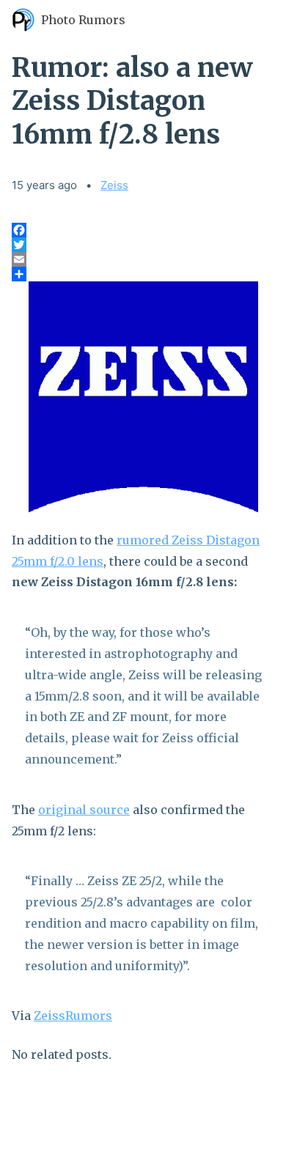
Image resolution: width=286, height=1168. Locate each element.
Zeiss (114, 185)
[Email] (143, 259)
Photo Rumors (83, 19)
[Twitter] (143, 244)
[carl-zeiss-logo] (143, 396)
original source (84, 809)
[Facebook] (143, 230)
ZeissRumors (73, 1015)
